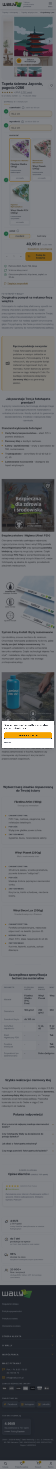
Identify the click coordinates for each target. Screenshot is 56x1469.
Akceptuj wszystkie (28, 735)
